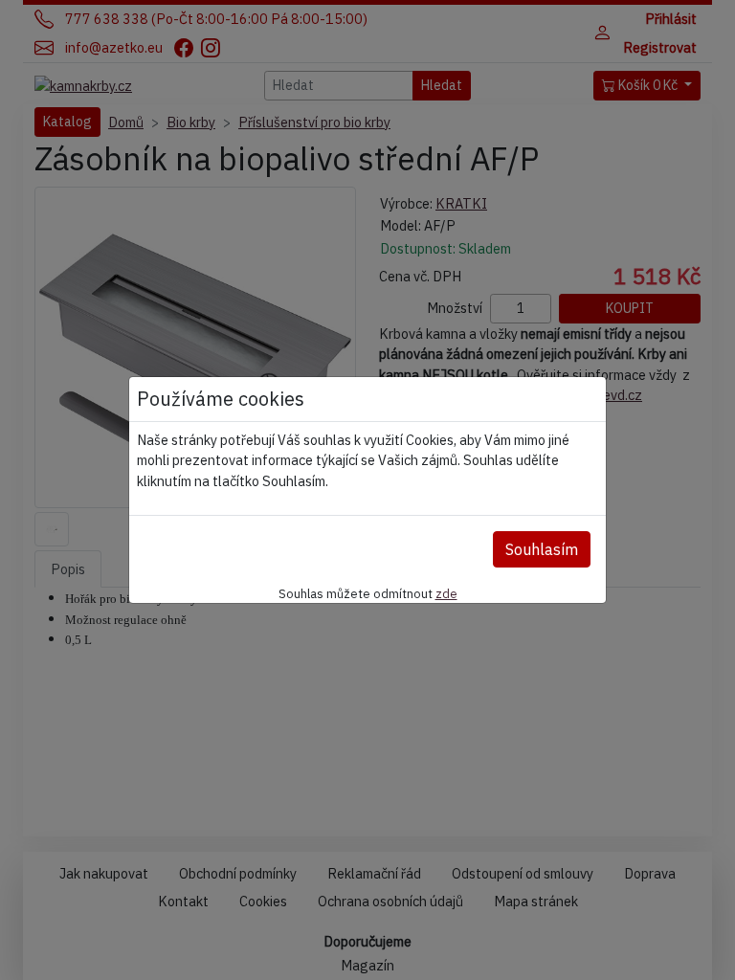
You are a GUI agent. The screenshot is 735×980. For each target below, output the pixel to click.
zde (446, 593)
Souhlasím (541, 549)
